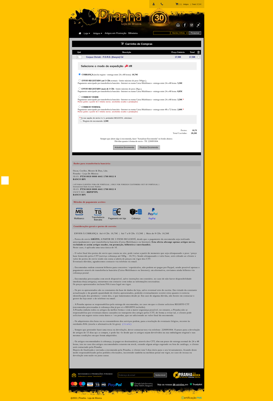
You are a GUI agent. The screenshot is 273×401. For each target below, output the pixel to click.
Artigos (97, 33)
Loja (86, 33)
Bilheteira (133, 33)
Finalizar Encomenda (148, 147)
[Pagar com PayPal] (5, 180)
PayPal (152, 218)
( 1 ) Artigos (183, 4)
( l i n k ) (126, 324)
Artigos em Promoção (115, 33)
